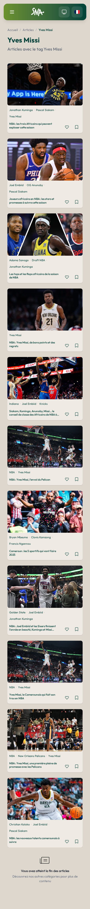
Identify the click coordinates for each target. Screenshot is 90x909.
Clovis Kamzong (41, 537)
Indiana (14, 403)
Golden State (17, 612)
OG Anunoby (35, 185)
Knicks (43, 403)
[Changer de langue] (77, 11)
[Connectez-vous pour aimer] (67, 127)
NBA (12, 472)
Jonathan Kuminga (21, 110)
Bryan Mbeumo (18, 537)
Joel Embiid (16, 185)
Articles (28, 30)
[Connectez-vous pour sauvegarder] (76, 127)
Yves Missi (15, 116)
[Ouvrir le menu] (12, 12)
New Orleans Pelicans (31, 756)
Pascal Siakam (45, 110)
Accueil (12, 30)
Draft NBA (38, 260)
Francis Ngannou (20, 543)
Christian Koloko (19, 824)
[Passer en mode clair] (64, 11)
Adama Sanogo (19, 260)
